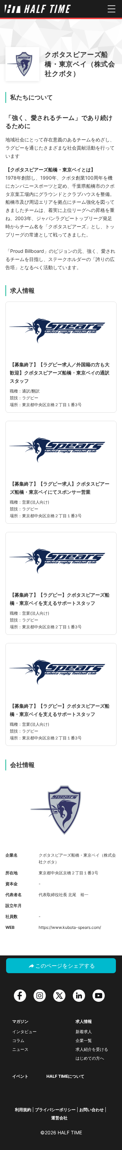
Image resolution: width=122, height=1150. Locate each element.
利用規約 (23, 1109)
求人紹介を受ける (92, 1049)
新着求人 (84, 1031)
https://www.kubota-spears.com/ (70, 927)
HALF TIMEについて (65, 1076)
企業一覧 (84, 1040)
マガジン (20, 1021)
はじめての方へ (90, 1058)
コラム (18, 1040)
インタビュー (24, 1031)
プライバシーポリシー (55, 1109)
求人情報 (84, 1021)
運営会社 (59, 1117)
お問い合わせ (91, 1109)
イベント (20, 1076)
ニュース (20, 1049)
